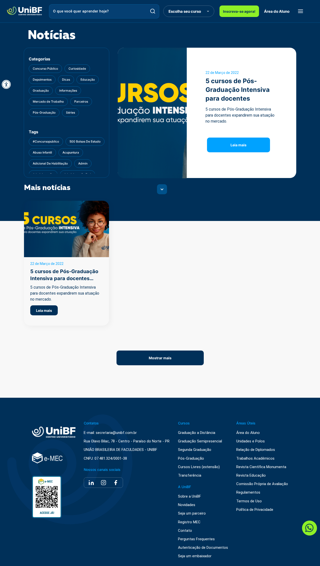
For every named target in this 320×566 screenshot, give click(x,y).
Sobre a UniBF (189, 496)
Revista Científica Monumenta (261, 467)
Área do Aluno (277, 11)
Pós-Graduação (191, 458)
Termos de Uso (249, 501)
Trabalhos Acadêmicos (255, 458)
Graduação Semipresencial (200, 441)
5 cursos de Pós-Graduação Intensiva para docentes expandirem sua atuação (238, 98)
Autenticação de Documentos (203, 548)
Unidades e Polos (250, 441)
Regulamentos (248, 492)
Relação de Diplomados (255, 450)
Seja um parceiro (192, 513)
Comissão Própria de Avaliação (262, 484)
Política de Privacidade (254, 510)
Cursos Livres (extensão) (199, 467)
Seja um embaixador (195, 556)
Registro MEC (189, 522)
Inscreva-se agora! (239, 11)
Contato (185, 531)
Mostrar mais (160, 358)
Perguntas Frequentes (196, 539)
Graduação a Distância (196, 433)
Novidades (186, 505)
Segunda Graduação (194, 450)
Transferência (189, 475)
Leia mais (238, 145)
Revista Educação (251, 475)
